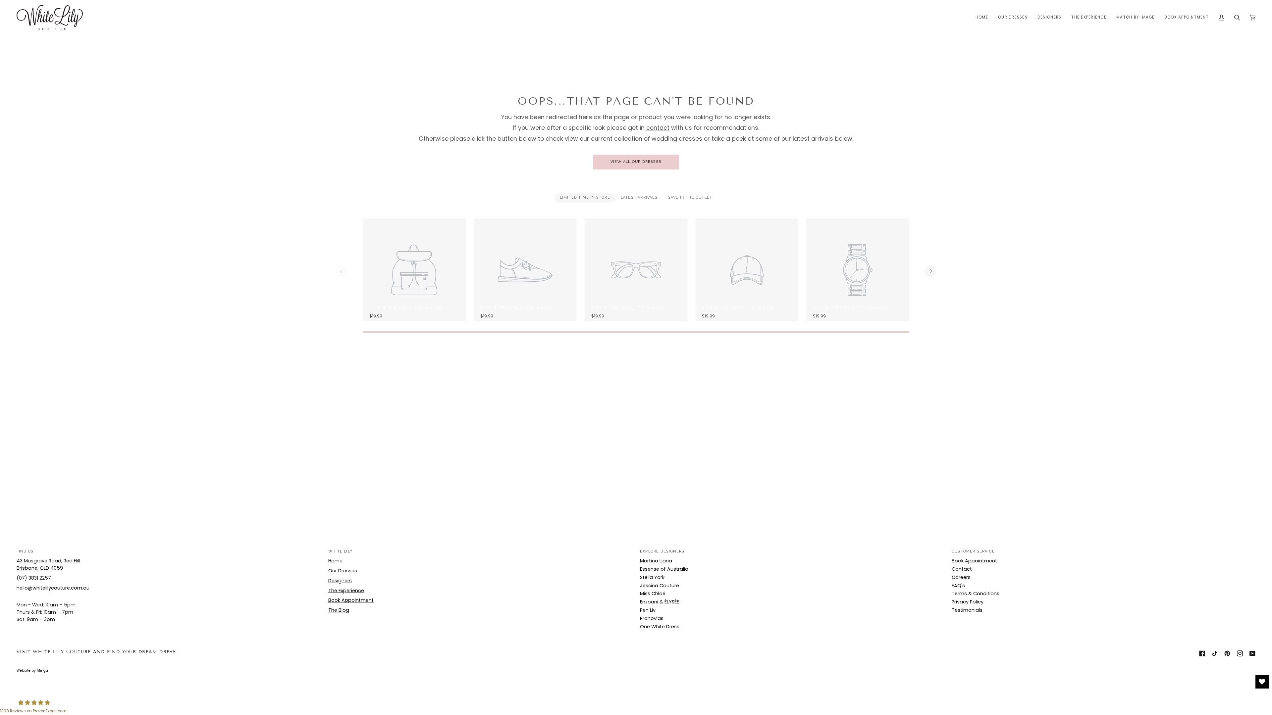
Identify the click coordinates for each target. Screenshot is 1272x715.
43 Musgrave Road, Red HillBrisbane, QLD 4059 (48, 564)
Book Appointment (351, 600)
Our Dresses (342, 570)
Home (335, 560)
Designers (340, 580)
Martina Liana (656, 560)
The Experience (346, 590)
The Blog (338, 610)
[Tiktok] (1215, 653)
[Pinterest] (1227, 653)
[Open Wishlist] (1262, 682)
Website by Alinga (32, 670)
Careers (961, 577)
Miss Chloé (652, 593)
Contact (962, 569)
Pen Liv (648, 610)
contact (657, 127)
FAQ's (958, 585)
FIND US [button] (25, 551)
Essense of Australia (664, 569)
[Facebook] (1202, 653)
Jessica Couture (659, 585)
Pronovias (651, 618)
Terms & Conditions (975, 593)
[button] (1013, 17)
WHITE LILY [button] (340, 551)
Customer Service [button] (973, 551)
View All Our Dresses (636, 162)
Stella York (652, 577)
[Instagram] (1240, 653)
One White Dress (659, 626)
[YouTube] (1252, 653)
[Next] (930, 271)
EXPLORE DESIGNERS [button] (662, 551)
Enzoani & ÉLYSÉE (659, 601)
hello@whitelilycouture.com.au (53, 588)
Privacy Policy (967, 601)
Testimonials (967, 610)
